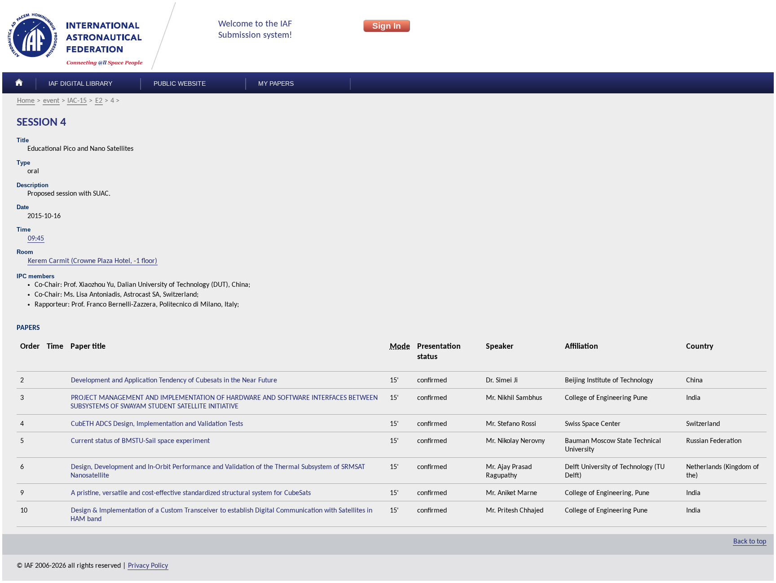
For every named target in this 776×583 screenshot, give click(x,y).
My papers (276, 83)
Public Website (180, 83)
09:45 (36, 238)
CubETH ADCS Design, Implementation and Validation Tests (157, 424)
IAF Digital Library (80, 83)
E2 (98, 101)
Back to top (749, 541)
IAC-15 (77, 101)
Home (26, 101)
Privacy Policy (148, 566)
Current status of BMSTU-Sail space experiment (140, 441)
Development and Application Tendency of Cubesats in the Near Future (174, 380)
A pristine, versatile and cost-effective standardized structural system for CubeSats (191, 493)
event (51, 101)
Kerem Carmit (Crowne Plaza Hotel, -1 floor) (92, 261)
